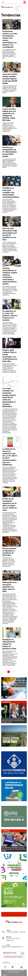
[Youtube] (21, 967)
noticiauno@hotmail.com (14, 947)
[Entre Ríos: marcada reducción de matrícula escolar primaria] (14, 710)
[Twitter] (12, 967)
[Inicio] (7, 6)
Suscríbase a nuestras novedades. (13, 956)
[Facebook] (5, 967)
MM (4, 975)
